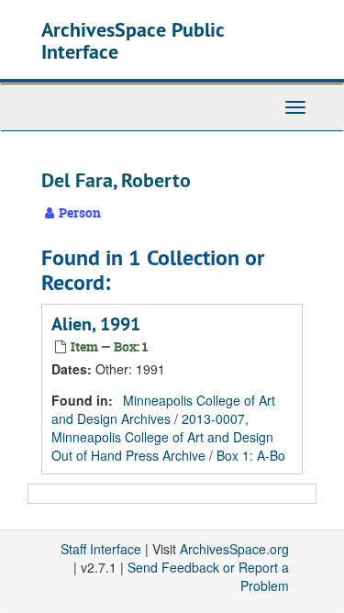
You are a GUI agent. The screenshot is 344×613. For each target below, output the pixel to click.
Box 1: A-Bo (250, 455)
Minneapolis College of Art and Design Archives (163, 409)
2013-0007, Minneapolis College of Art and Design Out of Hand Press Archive (162, 436)
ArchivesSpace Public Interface (132, 40)
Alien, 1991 (95, 324)
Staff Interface (101, 549)
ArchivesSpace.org (234, 549)
